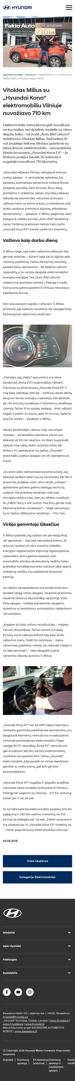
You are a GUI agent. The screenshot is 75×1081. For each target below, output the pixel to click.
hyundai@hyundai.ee (15, 1017)
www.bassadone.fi (26, 1031)
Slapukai (8, 1059)
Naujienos (30, 74)
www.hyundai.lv (34, 1024)
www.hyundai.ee (13, 1024)
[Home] (17, 8)
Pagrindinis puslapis (13, 74)
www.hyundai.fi (59, 1020)
